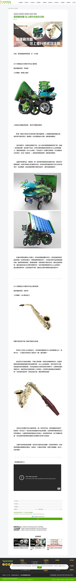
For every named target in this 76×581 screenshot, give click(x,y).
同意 (39, 567)
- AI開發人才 (46, 563)
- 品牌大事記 (57, 570)
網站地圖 (66, 579)
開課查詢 (68, 2)
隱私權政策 (54, 579)
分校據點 (63, 2)
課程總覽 (21, 2)
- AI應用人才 (46, 561)
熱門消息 (12, 8)
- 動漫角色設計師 (23, 563)
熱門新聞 (56, 2)
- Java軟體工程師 (34, 563)
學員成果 (16, 8)
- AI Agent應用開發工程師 (25, 570)
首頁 (9, 8)
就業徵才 (26, 2)
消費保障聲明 (71, 579)
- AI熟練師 (22, 561)
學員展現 (32, 2)
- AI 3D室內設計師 (34, 561)
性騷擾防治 (63, 579)
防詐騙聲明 (58, 579)
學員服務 (38, 2)
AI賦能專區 (46, 560)
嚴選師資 (45, 2)
